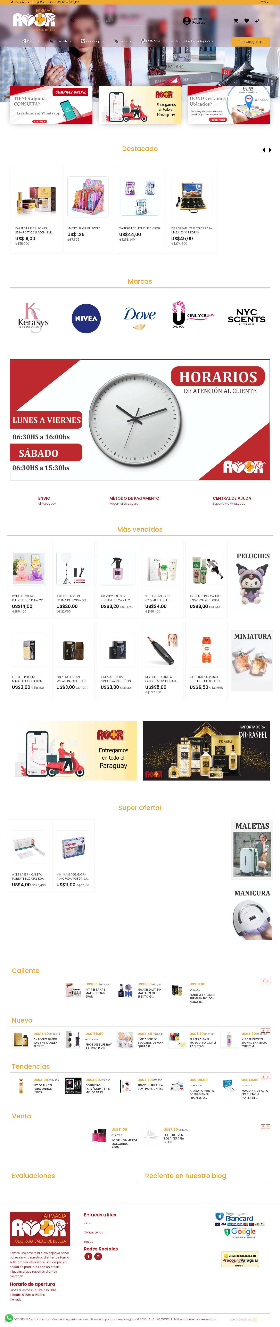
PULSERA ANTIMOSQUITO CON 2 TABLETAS (152, 1042)
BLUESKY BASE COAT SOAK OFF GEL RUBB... (259, 1088)
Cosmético (62, 41)
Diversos (125, 41)
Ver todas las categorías (194, 41)
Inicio (87, 1223)
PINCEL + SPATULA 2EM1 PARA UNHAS (104, 1087)
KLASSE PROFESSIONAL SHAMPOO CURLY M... (203, 1042)
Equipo (88, 1242)
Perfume (33, 41)
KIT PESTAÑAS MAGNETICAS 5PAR (95, 993)
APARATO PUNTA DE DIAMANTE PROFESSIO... (155, 1094)
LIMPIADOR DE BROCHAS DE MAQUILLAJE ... (99, 1042)
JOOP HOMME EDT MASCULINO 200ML (125, 1143)
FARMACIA (153, 41)
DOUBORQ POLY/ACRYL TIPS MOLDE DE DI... (51, 1088)
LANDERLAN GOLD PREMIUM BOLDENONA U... (202, 998)
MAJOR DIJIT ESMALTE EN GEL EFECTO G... (150, 993)
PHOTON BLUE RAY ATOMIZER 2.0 (47, 1046)
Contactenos (93, 1232)
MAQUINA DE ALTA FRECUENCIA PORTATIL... (208, 1094)
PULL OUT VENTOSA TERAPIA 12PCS (174, 1138)
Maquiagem (95, 41)
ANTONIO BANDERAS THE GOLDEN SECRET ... (255, 1042)
